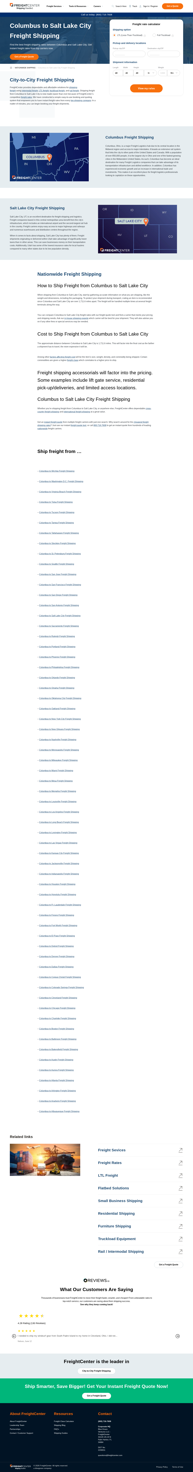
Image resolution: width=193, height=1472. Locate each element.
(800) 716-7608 (104, 1421)
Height (136, 67)
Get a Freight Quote (24, 57)
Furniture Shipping (114, 1226)
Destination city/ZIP (155, 48)
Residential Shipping (116, 1213)
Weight (161, 67)
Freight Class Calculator (64, 1421)
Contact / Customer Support (21, 1433)
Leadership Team (17, 1425)
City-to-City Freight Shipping (96, 1371)
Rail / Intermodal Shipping (121, 1252)
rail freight (74, 91)
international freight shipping (77, 412)
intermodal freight (30, 91)
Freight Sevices (112, 1150)
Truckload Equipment (117, 1239)
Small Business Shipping (120, 1201)
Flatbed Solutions (113, 1188)
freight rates (26, 97)
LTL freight (44, 91)
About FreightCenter (18, 1421)
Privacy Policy (162, 1467)
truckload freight (57, 91)
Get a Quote (172, 6)
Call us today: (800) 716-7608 (96, 14)
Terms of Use (177, 1467)
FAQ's (56, 1429)
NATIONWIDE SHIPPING (25, 68)
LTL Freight (108, 1175)
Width (125, 67)
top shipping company (81, 100)
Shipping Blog (59, 1425)
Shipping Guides (61, 1433)
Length (116, 67)
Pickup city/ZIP (119, 48)
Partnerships (15, 1429)
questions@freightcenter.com (110, 1455)
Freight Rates (110, 1163)
